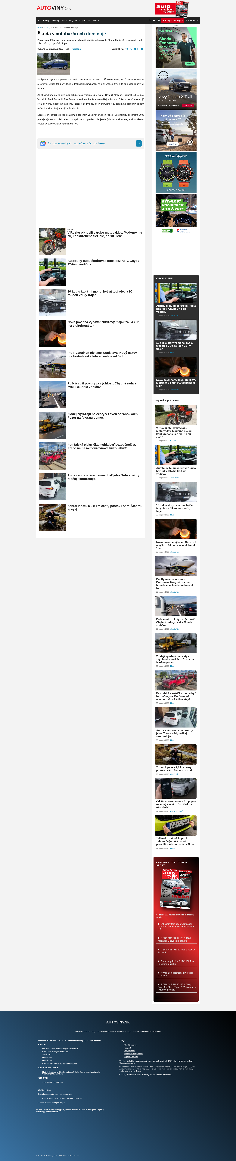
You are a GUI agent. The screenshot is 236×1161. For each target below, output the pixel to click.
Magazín (73, 20)
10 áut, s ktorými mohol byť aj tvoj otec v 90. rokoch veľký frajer (174, 345)
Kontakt (96, 20)
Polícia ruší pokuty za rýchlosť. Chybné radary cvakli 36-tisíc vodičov (175, 622)
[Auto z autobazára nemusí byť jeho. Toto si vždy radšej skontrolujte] (52, 499)
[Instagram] (159, 20)
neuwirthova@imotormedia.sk (70, 1098)
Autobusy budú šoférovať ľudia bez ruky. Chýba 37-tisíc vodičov (176, 308)
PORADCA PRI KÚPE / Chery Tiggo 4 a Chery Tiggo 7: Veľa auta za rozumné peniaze (177, 987)
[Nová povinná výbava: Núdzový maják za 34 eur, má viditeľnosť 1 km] (52, 346)
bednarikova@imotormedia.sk (67, 1049)
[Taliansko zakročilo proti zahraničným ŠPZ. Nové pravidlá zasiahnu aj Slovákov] (176, 834)
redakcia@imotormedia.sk (67, 1063)
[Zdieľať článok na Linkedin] (135, 49)
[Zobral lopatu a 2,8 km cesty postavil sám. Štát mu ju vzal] (52, 530)
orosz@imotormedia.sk (60, 1052)
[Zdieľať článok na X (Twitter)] (131, 49)
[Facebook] (149, 20)
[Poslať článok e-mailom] (142, 49)
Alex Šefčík (174, 316)
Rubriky (46, 20)
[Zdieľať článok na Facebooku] (127, 49)
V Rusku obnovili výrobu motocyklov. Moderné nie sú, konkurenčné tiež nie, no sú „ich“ (104, 234)
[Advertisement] (90, 194)
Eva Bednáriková (176, 811)
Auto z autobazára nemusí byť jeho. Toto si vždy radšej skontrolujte (175, 733)
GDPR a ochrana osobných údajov (51, 1103)
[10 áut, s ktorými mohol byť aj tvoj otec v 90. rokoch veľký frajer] (52, 315)
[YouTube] (154, 20)
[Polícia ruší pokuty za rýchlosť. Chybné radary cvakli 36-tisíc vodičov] (52, 407)
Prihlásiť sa (193, 20)
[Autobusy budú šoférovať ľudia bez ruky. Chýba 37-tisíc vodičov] (52, 284)
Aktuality (55, 20)
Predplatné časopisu (174, 20)
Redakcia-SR (175, 441)
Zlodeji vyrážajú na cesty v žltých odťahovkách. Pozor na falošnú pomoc (102, 415)
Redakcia (76, 49)
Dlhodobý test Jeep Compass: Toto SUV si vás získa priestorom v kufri (176, 926)
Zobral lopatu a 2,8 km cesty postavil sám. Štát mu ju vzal (174, 769)
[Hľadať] (39, 20)
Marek (172, 353)
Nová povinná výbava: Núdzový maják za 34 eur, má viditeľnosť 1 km (176, 382)
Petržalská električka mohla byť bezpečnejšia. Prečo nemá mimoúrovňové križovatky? (101, 446)
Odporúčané (84, 20)
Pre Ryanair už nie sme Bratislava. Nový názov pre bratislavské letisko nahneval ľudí (102, 354)
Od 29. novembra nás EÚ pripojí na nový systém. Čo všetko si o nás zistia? (176, 804)
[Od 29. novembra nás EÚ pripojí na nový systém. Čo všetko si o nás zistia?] (176, 797)
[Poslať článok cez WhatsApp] (138, 49)
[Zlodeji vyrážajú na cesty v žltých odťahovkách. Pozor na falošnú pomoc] (52, 438)
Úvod (39, 27)
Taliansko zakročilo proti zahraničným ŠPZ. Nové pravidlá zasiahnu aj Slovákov (175, 841)
